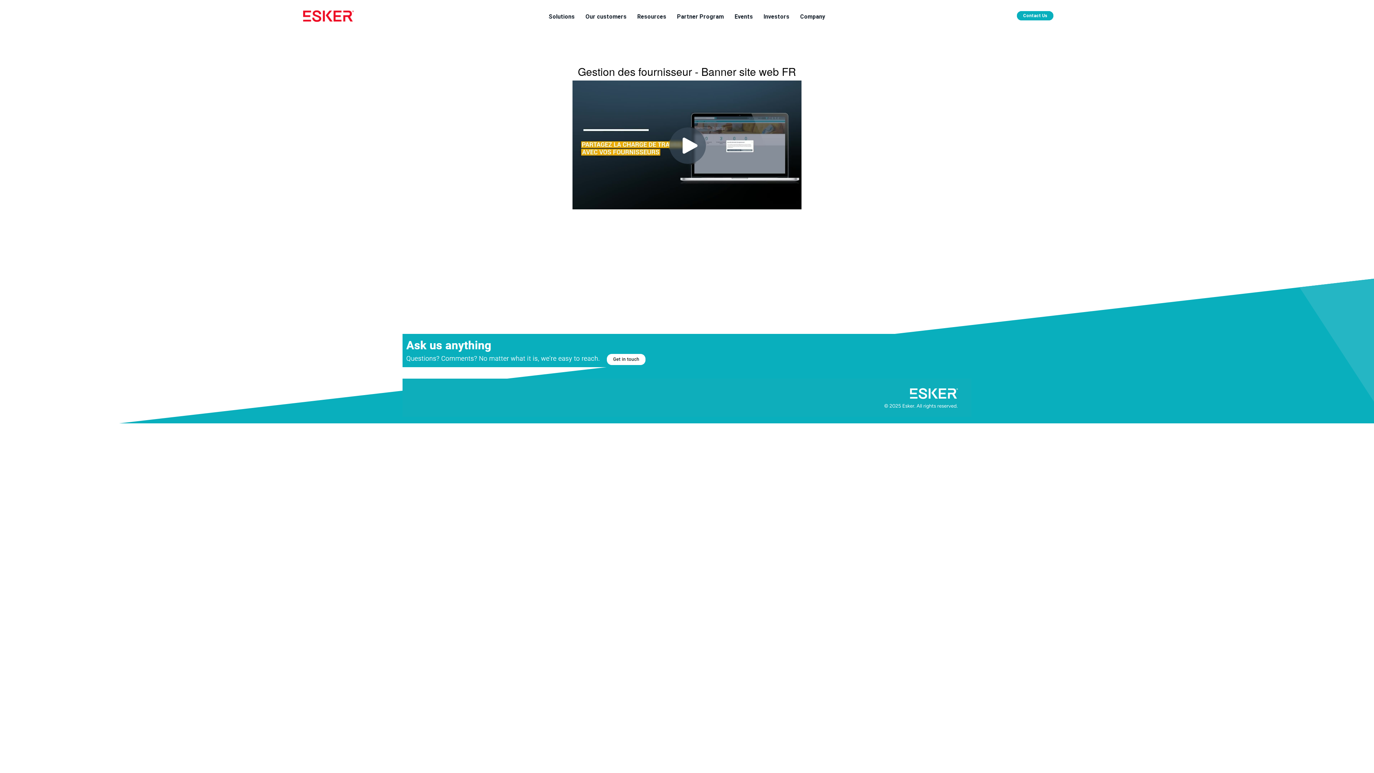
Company (812, 16)
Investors (776, 16)
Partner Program (700, 16)
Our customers (606, 16)
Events (744, 16)
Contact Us (1035, 15)
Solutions (562, 16)
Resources (651, 16)
